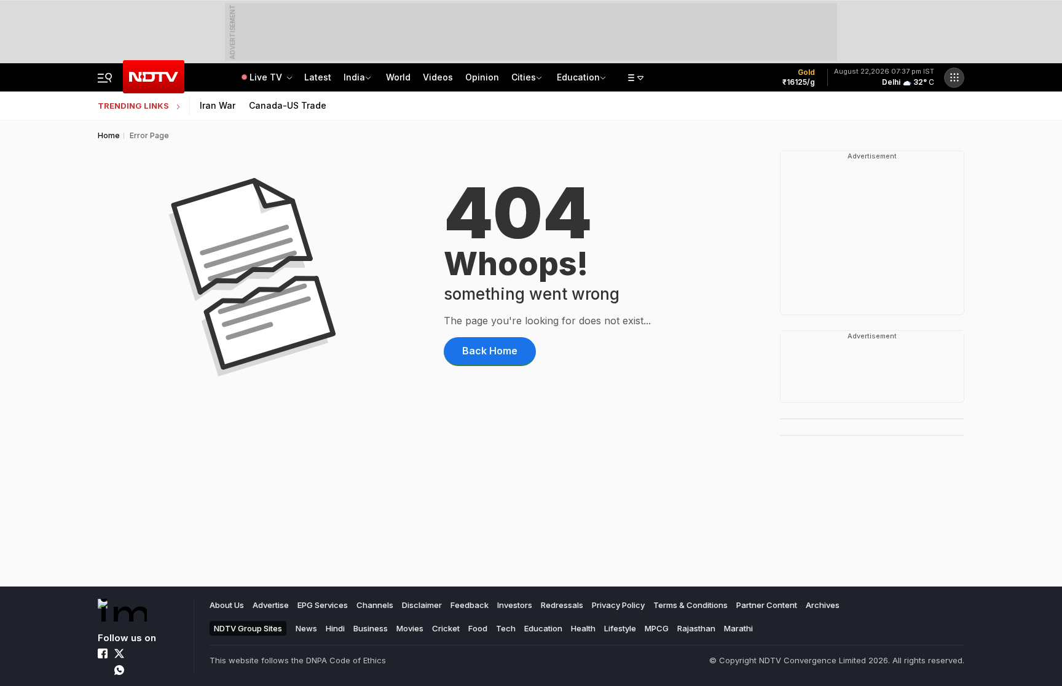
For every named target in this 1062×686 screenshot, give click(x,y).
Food (477, 628)
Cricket (446, 628)
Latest (317, 77)
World (398, 77)
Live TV (267, 77)
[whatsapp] (119, 670)
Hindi (335, 628)
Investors (514, 605)
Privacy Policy (618, 605)
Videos (438, 77)
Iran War (217, 105)
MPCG (657, 628)
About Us (227, 605)
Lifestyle (620, 628)
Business (370, 628)
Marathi (738, 628)
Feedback (469, 605)
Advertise (271, 605)
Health (583, 628)
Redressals (562, 605)
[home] (122, 610)
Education (578, 77)
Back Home (489, 351)
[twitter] (119, 653)
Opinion (482, 77)
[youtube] (103, 670)
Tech (506, 628)
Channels (374, 605)
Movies (409, 628)
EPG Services (322, 605)
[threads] (136, 670)
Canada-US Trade (287, 105)
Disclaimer (422, 605)
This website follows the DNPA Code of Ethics (298, 660)
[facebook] (103, 653)
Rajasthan (696, 628)
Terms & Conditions (690, 605)
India (354, 77)
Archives (823, 605)
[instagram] (136, 653)
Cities (523, 77)
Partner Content (766, 605)
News (306, 628)
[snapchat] (152, 670)
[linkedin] (152, 653)
